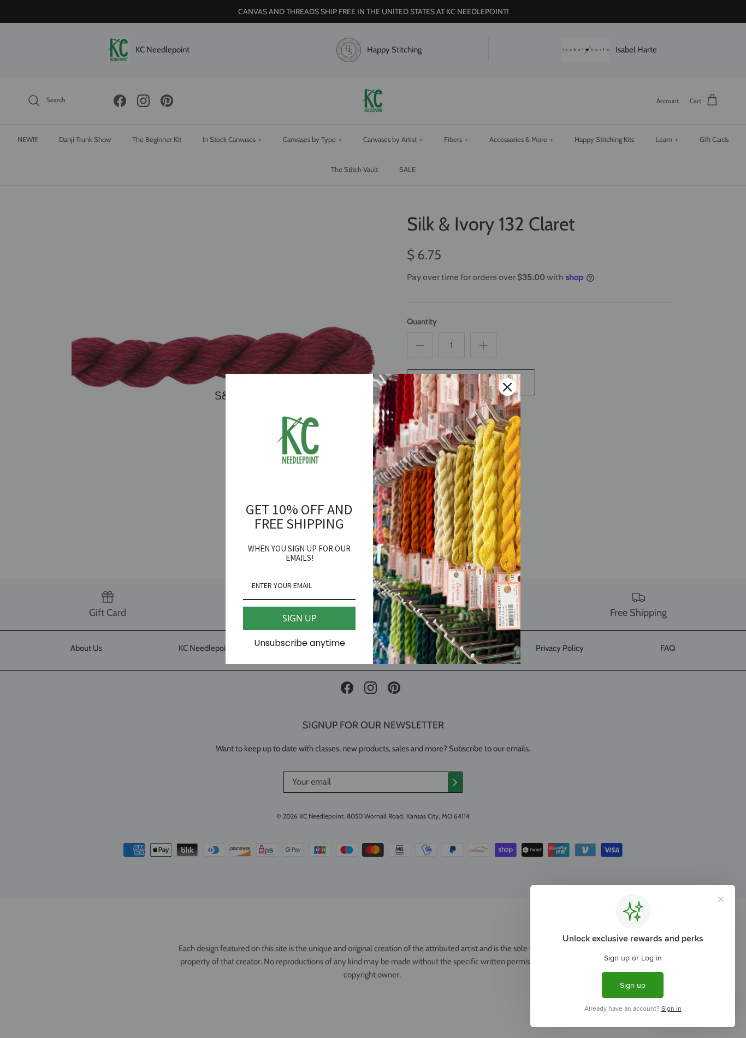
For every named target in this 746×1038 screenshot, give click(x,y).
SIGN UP (299, 618)
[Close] (507, 387)
